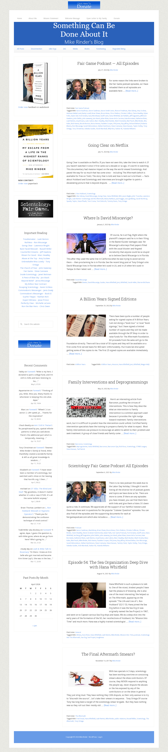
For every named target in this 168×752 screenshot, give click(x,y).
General (78, 632)
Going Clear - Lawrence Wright (35, 245)
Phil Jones (116, 124)
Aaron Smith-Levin (107, 111)
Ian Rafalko (125, 116)
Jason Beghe (126, 196)
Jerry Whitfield (122, 282)
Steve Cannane (116, 126)
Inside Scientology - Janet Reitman (35, 274)
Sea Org (84, 637)
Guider (102, 282)
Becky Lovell (86, 113)
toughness (100, 637)
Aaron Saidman (94, 111)
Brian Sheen (96, 113)
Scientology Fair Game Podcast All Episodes (108, 465)
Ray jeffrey (125, 124)
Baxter (84, 282)
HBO (120, 196)
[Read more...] (131, 91)
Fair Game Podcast (82, 108)
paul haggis (120, 199)
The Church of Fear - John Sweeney (35, 268)
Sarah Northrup (141, 199)
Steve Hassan (127, 126)
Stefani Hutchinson (87, 543)
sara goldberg (130, 199)
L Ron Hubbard (80, 194)
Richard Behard (134, 124)
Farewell (31, 371)
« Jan (35, 625)
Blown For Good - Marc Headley (36, 255)
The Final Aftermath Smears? (108, 654)
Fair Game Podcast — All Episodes (108, 63)
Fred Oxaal (80, 719)
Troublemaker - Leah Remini (36, 239)
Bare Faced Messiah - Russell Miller (36, 249)
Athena (78, 635)
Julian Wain (105, 118)
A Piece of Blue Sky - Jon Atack (35, 277)
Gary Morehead (94, 116)
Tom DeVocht (101, 201)
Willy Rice (111, 129)
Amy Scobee (141, 111)
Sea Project (91, 637)
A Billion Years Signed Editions (108, 298)
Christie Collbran (132, 530)
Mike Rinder (139, 121)
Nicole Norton (85, 124)
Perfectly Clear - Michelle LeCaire (36, 303)
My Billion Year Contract (36, 284)
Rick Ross (122, 447)
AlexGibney (92, 530)
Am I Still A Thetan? (43, 425)
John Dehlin (77, 118)
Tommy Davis (112, 201)
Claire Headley (138, 113)
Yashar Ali (118, 129)
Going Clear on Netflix (108, 145)
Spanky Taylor (72, 201)
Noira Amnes (95, 124)
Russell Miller (131, 719)
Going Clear (102, 196)
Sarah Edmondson (90, 126)
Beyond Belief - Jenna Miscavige (35, 281)
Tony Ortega (122, 201)
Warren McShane (143, 282)
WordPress (93, 737)
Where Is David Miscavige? (108, 217)
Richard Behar (131, 540)
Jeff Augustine (134, 116)
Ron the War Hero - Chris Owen (36, 306)
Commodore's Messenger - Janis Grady (35, 290)
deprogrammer (82, 447)
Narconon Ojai (113, 447)
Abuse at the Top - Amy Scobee (36, 258)
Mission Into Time (126, 635)
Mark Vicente (139, 538)
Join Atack (96, 118)
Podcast (78, 528)
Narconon (79, 444)
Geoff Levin (104, 116)
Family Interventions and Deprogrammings (108, 382)
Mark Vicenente (120, 121)
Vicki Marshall (83, 546)
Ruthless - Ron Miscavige (36, 242)
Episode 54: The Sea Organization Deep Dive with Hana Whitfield (108, 565)
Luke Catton (89, 121)
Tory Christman (78, 129)
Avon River (86, 635)
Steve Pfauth (82, 201)
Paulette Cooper (107, 124)
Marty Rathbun (109, 199)
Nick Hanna (75, 124)
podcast (137, 635)
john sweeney (87, 118)
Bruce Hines (105, 113)
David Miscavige (91, 196)
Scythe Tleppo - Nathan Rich (36, 297)
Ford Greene (83, 116)
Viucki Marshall (101, 129)
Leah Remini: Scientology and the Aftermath (88, 199)
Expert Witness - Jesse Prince (36, 300)
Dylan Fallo (108, 533)
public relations (120, 719)
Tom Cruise (91, 201)
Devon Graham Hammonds (93, 533)
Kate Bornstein (130, 118)
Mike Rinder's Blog (84, 33)
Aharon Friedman (121, 111)
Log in (100, 737)
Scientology (91, 194)
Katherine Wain (141, 118)
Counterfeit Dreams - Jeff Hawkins (35, 252)
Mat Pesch (130, 121)
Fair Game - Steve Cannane (36, 271)
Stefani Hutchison (104, 126)
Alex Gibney (132, 111)
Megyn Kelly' (145, 364)
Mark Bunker (109, 121)
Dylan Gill (74, 116)
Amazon (115, 364)
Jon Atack (113, 535)
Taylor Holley (138, 126)
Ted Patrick (81, 449)
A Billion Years (80, 364)
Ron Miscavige (77, 126)
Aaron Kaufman (82, 111)
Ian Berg (77, 535)
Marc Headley (99, 121)
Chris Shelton (115, 113)
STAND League (141, 447)
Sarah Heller (132, 282)
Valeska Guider (90, 129)
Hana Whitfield (114, 116)
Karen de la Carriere (116, 118)
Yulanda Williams (129, 129)
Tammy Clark (122, 543)
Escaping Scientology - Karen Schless (35, 287)
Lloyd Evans (80, 121)
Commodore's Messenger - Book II (35, 293)
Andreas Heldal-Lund (74, 113)
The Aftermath (80, 716)
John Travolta (137, 196)
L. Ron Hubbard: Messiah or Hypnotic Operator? (36, 511)
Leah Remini (71, 121)
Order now (23, 107)
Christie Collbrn (126, 113)
